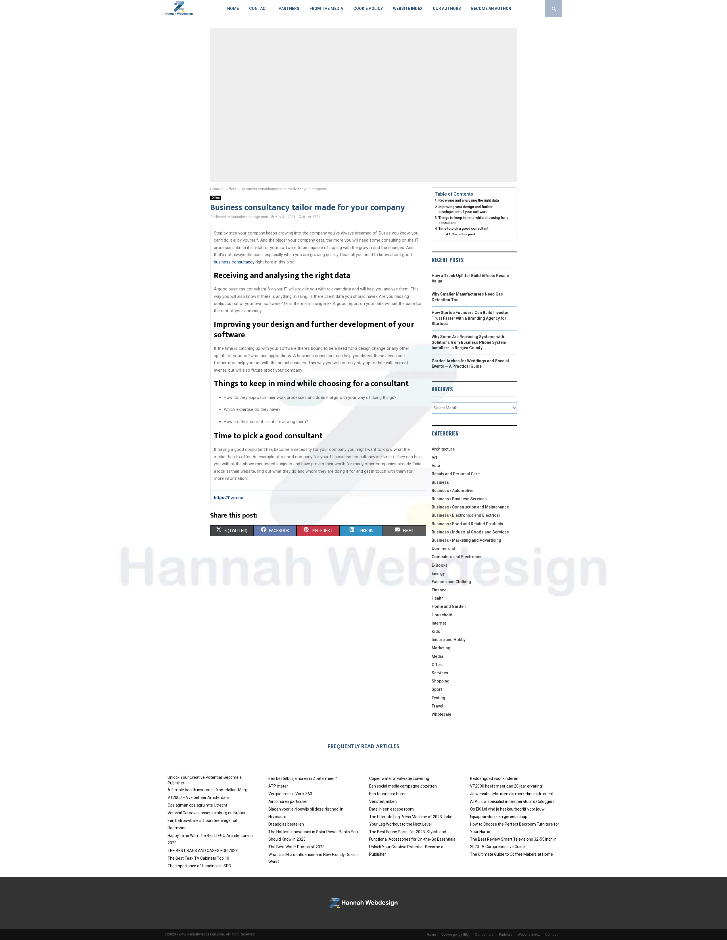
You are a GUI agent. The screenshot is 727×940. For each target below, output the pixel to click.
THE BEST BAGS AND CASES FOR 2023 (203, 850)
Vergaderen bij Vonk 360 (290, 794)
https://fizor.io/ (229, 497)
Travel (437, 706)
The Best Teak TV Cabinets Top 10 (198, 858)
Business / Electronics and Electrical (466, 515)
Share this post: (464, 234)
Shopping (441, 681)
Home (233, 8)
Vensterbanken (383, 801)
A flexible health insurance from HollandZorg (207, 790)
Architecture (443, 449)
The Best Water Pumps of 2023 (296, 847)
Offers (216, 197)
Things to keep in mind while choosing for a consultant (473, 220)
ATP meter (278, 786)
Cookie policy (368, 8)
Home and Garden (449, 606)
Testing (438, 698)
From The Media (326, 8)
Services (440, 673)
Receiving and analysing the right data (468, 200)
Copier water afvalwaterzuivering (399, 778)
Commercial (443, 548)
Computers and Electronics (457, 556)
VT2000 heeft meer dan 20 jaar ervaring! (506, 786)
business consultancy (234, 262)
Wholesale (441, 714)
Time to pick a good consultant (463, 228)
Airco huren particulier (288, 801)
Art (434, 457)
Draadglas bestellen (286, 824)
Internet (439, 623)
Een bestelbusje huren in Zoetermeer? (302, 778)
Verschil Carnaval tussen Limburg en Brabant (208, 813)
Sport (437, 689)
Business (440, 482)
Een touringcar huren (388, 794)
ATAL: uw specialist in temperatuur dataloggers (512, 801)
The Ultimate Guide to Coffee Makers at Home (511, 854)
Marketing (441, 648)
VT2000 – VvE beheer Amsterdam (198, 797)
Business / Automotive (452, 490)
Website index (408, 8)
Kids (436, 631)
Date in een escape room (391, 809)
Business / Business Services (459, 499)
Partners (289, 8)
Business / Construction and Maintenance (470, 507)
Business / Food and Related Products (467, 524)
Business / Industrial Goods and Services (470, 532)
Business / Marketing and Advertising (466, 540)
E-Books (440, 565)
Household (442, 615)
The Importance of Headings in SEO (199, 866)
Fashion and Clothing (451, 581)
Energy (438, 573)
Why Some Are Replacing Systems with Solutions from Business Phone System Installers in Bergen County (469, 342)
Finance (439, 590)
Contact (258, 8)
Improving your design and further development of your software (465, 209)
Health (438, 598)
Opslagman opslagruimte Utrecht (197, 805)
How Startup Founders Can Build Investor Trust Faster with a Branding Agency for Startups (470, 318)
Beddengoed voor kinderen (494, 778)
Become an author (491, 8)
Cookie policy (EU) (455, 935)
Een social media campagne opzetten (403, 786)
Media (437, 656)
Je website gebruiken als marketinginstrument (511, 794)
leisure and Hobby (448, 639)
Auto (436, 465)
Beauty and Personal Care (456, 474)
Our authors (447, 8)
